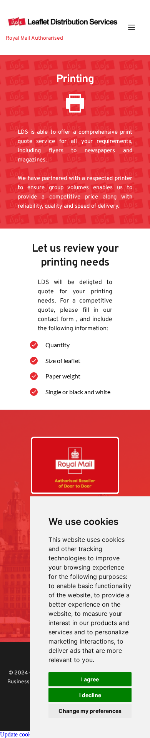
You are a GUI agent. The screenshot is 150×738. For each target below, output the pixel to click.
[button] (131, 27)
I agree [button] (90, 679)
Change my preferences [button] (90, 711)
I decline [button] (90, 695)
